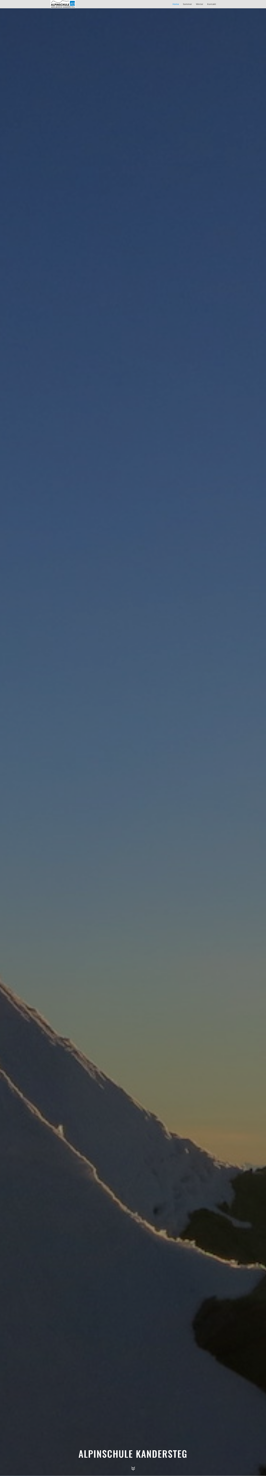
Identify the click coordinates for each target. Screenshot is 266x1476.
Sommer (187, 4)
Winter (199, 4)
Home (176, 4)
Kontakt (211, 4)
